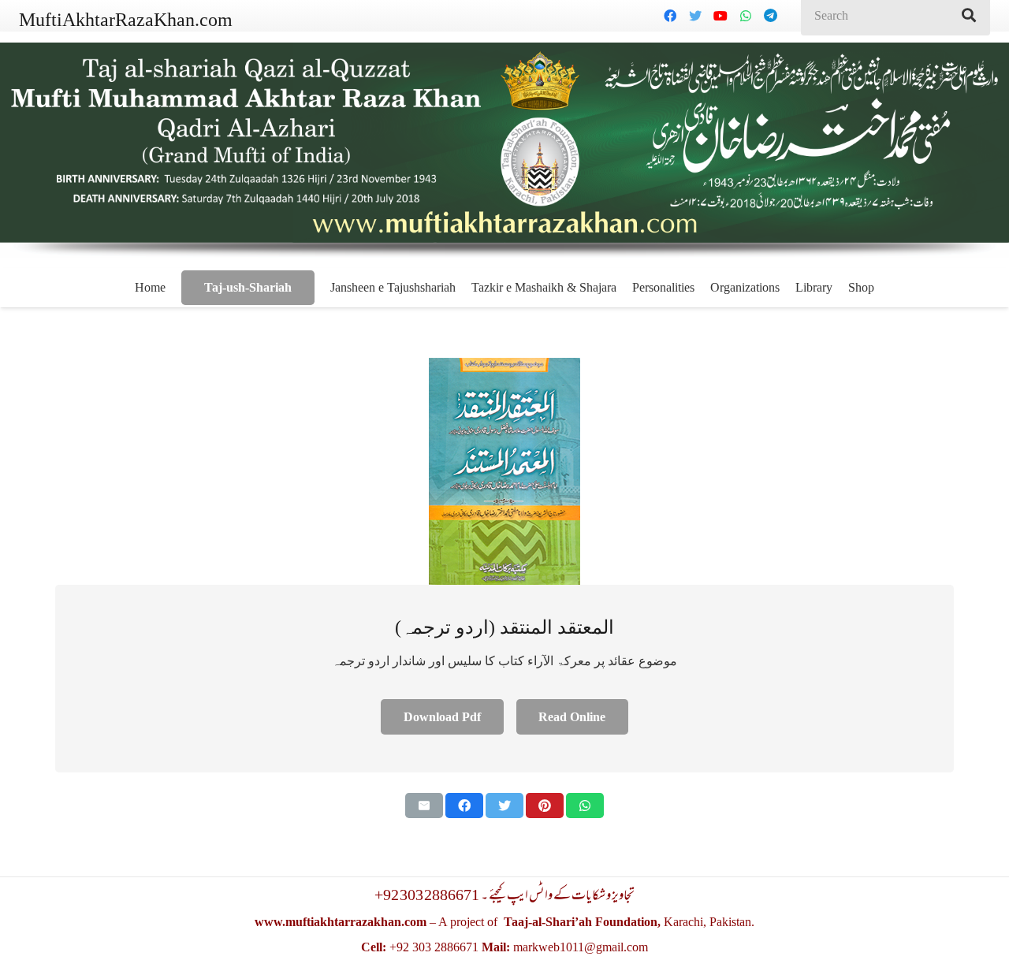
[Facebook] (670, 15)
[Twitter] (695, 15)
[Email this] (424, 805)
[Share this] (464, 805)
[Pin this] (545, 805)
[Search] (969, 16)
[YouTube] (720, 15)
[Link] (504, 471)
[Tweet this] (504, 805)
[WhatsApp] (745, 15)
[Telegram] (771, 15)
